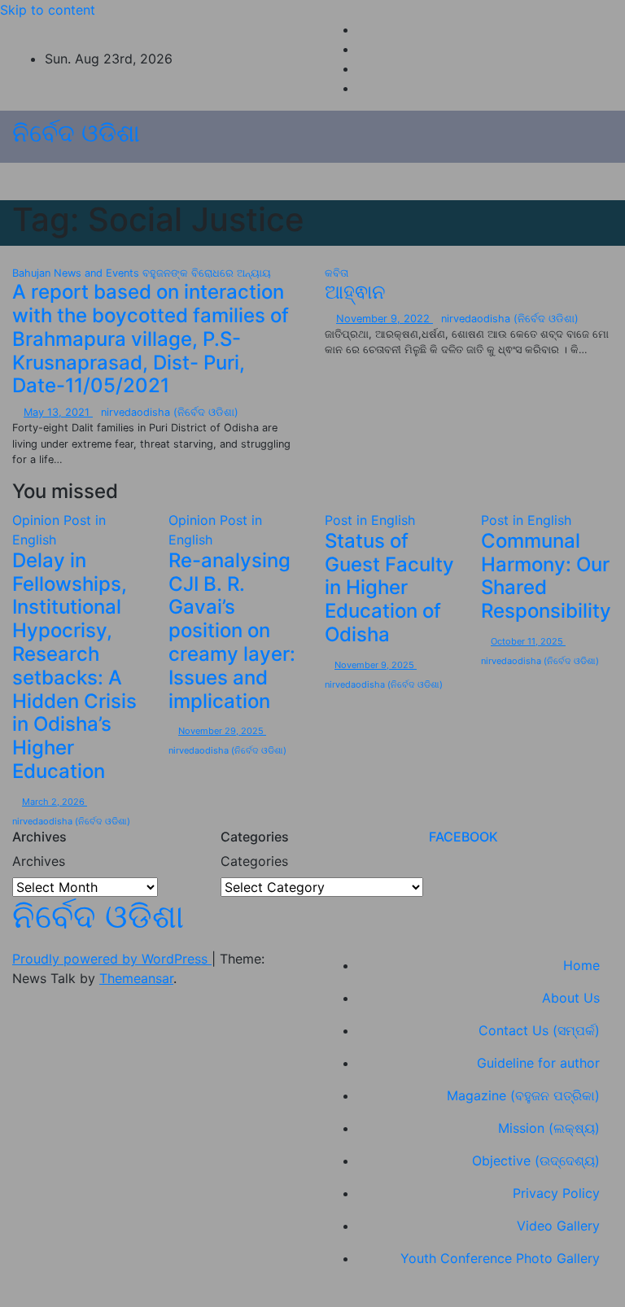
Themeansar (136, 978)
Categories (254, 861)
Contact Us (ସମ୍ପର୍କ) (539, 1030)
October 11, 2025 (528, 641)
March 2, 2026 (54, 801)
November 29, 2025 (222, 731)
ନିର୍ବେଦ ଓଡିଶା (76, 132)
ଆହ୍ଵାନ (355, 292)
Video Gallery (558, 1225)
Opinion (37, 520)
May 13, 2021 (58, 412)
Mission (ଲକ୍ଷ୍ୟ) (549, 1128)
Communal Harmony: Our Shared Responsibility (546, 576)
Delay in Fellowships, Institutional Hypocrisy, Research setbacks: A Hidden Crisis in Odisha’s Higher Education (74, 666)
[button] (565, 181)
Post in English (370, 520)
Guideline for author (538, 1063)
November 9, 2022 (384, 319)
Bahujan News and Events (77, 273)
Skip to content (47, 10)
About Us (571, 998)
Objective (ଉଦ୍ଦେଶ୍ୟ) (536, 1160)
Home (581, 965)
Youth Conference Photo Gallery (500, 1258)
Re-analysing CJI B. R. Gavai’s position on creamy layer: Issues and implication (231, 631)
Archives (38, 861)
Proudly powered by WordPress (112, 959)
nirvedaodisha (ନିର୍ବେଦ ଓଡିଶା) (169, 412)
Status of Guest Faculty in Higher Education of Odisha (389, 587)
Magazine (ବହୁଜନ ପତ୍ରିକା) (523, 1095)
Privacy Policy (556, 1193)
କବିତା (336, 273)
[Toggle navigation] (305, 181)
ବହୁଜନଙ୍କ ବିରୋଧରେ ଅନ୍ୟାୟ (206, 273)
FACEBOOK (463, 836)
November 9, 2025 (375, 665)
